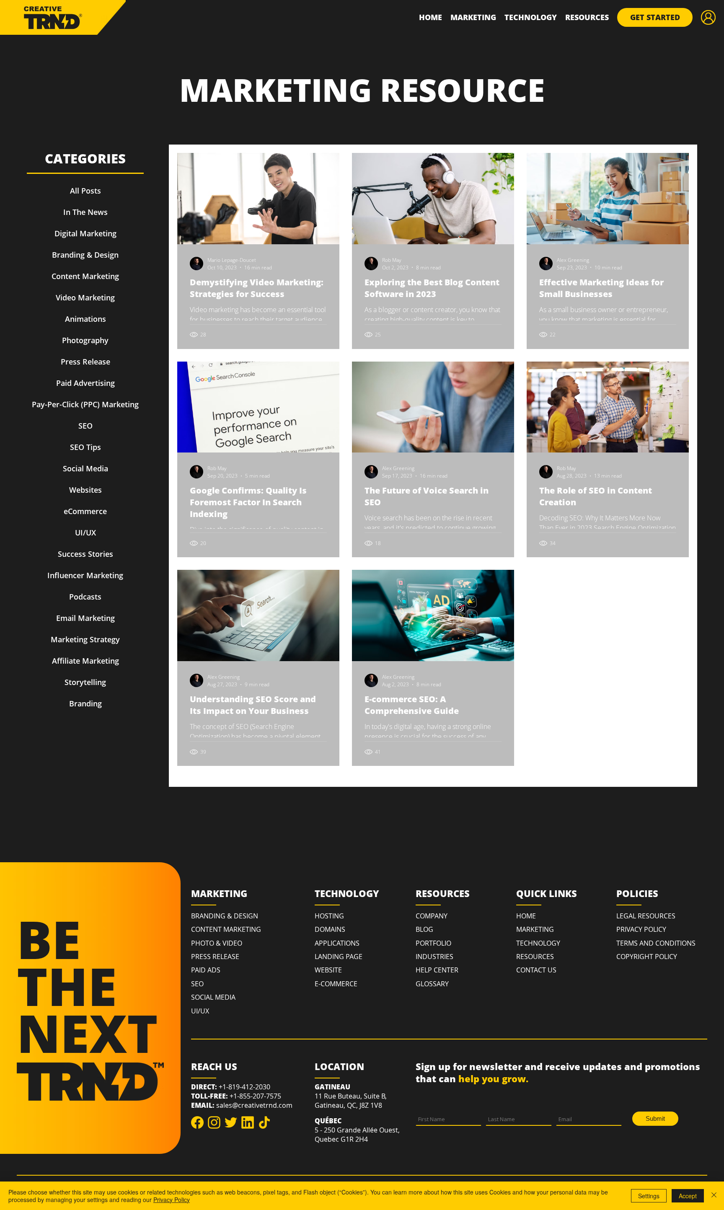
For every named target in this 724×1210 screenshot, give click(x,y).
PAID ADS (205, 970)
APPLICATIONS (337, 943)
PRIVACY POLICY (641, 929)
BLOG (424, 929)
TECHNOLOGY (538, 943)
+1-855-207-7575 (255, 1096)
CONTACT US (536, 970)
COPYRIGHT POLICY (646, 956)
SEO (197, 983)
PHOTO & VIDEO (216, 943)
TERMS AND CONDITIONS (656, 943)
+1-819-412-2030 (244, 1086)
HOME (526, 915)
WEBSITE (328, 970)
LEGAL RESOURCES (645, 915)
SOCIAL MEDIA (213, 997)
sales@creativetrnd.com (254, 1105)
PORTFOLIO (433, 943)
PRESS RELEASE (215, 956)
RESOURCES (535, 956)
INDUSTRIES (434, 956)
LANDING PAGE (338, 956)
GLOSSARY (432, 983)
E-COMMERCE (336, 983)
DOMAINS (330, 929)
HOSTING (329, 915)
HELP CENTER (437, 970)
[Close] (714, 1195)
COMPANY (431, 915)
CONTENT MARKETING (226, 929)
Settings (648, 1196)
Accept (688, 1196)
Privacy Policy (171, 1199)
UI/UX (200, 1011)
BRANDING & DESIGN (224, 915)
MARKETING (535, 929)
